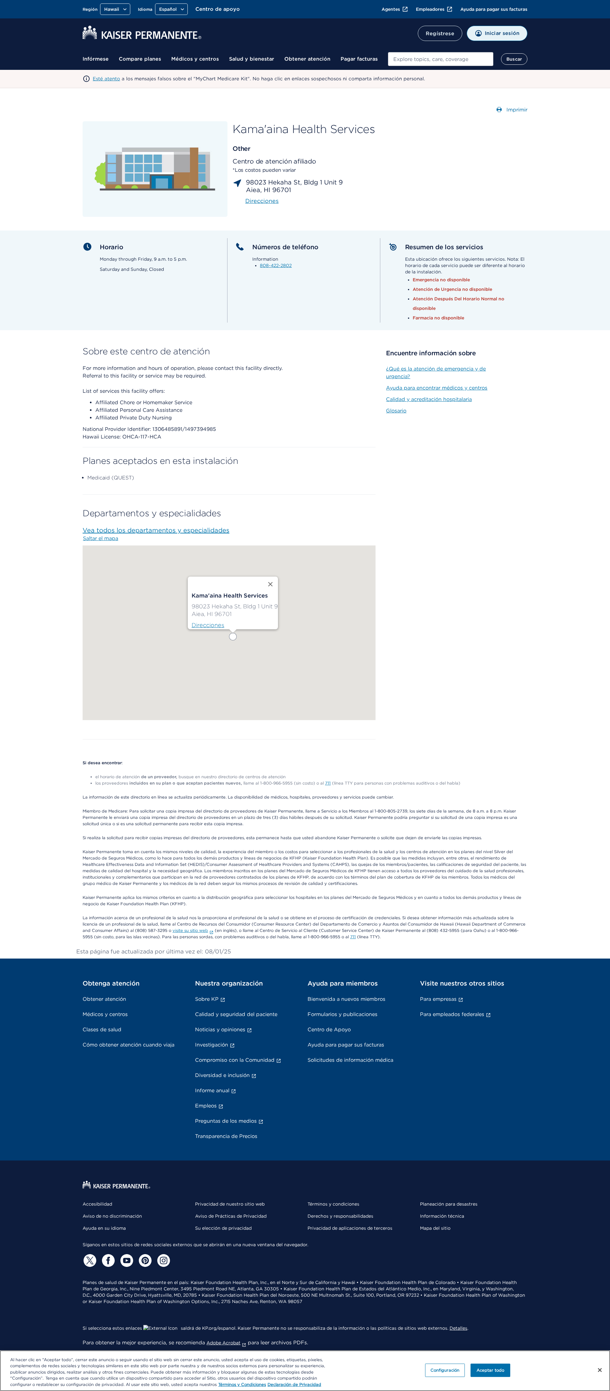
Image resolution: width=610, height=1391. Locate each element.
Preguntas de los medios (226, 1121)
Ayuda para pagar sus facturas (493, 9)
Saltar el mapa (100, 538)
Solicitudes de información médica (350, 1060)
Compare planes (140, 59)
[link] (208, 625)
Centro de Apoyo (329, 1030)
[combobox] (440, 59)
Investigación (211, 1045)
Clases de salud (102, 1030)
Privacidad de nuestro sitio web (230, 1204)
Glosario (396, 411)
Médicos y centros (195, 59)
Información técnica (442, 1216)
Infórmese (96, 59)
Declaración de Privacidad (294, 1384)
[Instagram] (162, 1260)
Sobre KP (207, 999)
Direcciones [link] (262, 200)
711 (328, 783)
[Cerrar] (600, 1370)
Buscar (514, 59)
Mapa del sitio (435, 1228)
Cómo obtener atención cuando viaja (128, 1045)
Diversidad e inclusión (222, 1075)
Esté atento (106, 79)
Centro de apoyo (217, 9)
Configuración (445, 1370)
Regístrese (440, 33)
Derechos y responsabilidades (340, 1216)
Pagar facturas (359, 59)
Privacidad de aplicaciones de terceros (350, 1228)
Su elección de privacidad (223, 1228)
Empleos (206, 1106)
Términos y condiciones (333, 1204)
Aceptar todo (491, 1370)
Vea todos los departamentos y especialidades (156, 530)
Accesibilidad (97, 1204)
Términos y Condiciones (242, 1384)
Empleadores (430, 9)
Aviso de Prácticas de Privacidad (231, 1216)
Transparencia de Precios (226, 1136)
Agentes (391, 9)
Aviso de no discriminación (112, 1216)
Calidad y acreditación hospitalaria (429, 399)
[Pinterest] (144, 1260)
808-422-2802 (276, 265)
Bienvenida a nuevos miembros (346, 999)
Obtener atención (307, 59)
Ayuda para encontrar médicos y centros (436, 388)
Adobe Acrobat (224, 1342)
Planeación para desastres (449, 1204)
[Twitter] (89, 1260)
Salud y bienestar (251, 59)
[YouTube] (125, 1260)
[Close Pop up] (270, 584)
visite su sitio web (190, 930)
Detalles (458, 1328)
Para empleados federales (452, 1014)
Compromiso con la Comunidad (234, 1060)
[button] (233, 636)
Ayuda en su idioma (104, 1228)
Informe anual (212, 1090)
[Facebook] (107, 1260)
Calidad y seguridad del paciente (236, 1014)
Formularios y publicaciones (342, 1014)
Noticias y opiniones (220, 1030)
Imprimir (516, 109)
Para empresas (438, 999)
